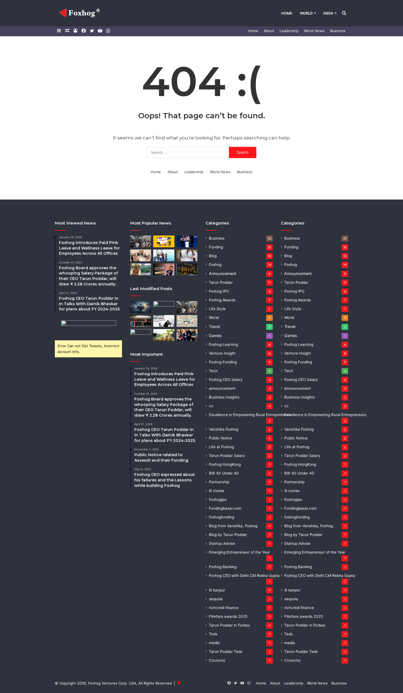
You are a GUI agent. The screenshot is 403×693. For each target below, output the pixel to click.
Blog (213, 256)
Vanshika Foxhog (223, 429)
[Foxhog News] (80, 13)
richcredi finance (224, 607)
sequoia (216, 599)
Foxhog (215, 264)
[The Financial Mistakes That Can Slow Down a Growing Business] (163, 321)
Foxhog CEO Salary (226, 379)
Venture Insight (222, 353)
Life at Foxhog (221, 447)
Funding (216, 247)
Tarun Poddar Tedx (225, 651)
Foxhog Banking (223, 567)
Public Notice (220, 438)
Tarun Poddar (221, 282)
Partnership (219, 482)
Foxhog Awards (222, 300)
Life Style (217, 309)
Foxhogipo (218, 499)
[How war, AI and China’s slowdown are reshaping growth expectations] (140, 307)
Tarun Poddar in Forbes (229, 625)
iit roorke (216, 491)
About (269, 31)
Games (215, 335)
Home (286, 13)
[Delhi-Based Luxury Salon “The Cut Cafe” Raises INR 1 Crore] (187, 269)
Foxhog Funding (223, 362)
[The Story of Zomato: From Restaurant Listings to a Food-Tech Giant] (187, 321)
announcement (222, 388)
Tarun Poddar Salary (227, 455)
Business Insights (224, 397)
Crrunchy (217, 660)
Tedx (213, 634)
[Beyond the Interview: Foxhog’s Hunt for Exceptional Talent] (140, 241)
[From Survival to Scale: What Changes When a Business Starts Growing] (163, 335)
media (214, 643)
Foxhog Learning (223, 344)
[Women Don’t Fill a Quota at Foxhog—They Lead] (140, 321)
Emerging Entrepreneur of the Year (239, 552)
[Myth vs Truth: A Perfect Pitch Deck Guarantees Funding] (140, 335)
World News (314, 31)
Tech (213, 371)
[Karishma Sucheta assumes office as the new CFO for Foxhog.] (187, 255)
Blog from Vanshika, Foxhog (233, 526)
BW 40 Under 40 (224, 473)
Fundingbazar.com (225, 508)
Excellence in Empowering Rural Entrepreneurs (250, 415)
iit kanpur (217, 590)
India (328, 13)
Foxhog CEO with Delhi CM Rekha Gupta (244, 575)
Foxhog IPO (219, 291)
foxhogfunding (221, 517)
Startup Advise (222, 543)
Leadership (289, 31)
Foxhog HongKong (225, 464)
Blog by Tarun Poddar (228, 534)
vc (211, 406)
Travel (214, 326)
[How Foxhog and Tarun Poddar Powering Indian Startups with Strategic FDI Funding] (140, 255)
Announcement (222, 273)
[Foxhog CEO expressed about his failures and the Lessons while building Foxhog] (163, 269)
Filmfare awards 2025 (228, 616)
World (306, 13)
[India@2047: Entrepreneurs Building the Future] (163, 307)
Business (337, 31)
